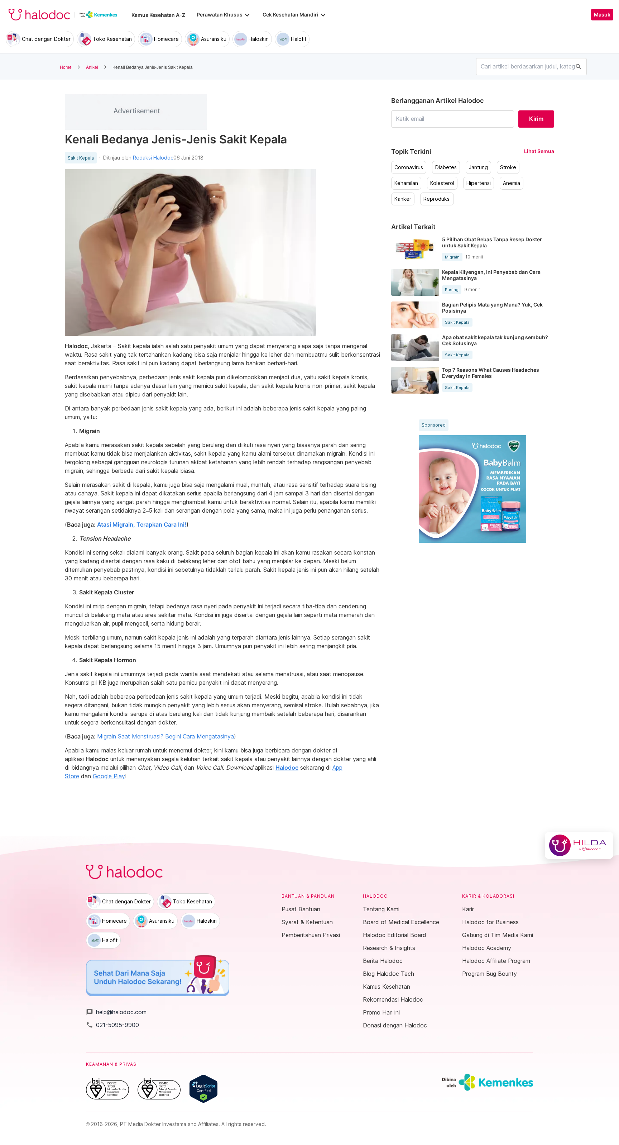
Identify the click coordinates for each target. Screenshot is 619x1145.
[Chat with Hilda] (579, 845)
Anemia (511, 183)
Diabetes (446, 167)
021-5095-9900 (112, 1024)
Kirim (536, 118)
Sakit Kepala (81, 158)
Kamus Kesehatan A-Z (158, 15)
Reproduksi (437, 199)
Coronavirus (408, 167)
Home (66, 67)
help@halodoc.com (116, 1012)
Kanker (402, 199)
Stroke (508, 167)
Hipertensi (478, 183)
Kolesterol (442, 183)
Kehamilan (406, 183)
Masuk (602, 15)
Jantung (478, 167)
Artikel (92, 67)
